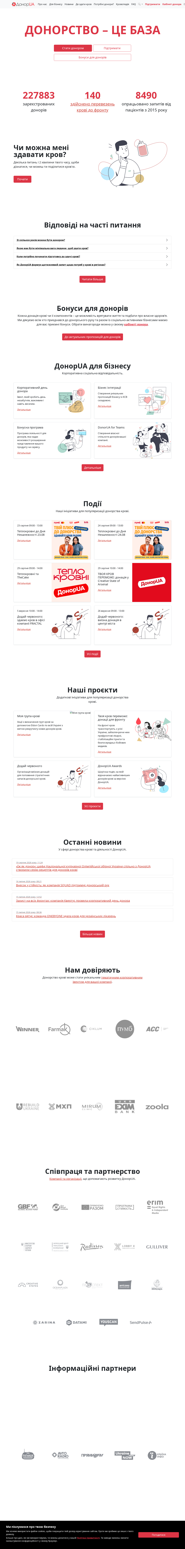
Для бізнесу (55, 4)
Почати (22, 179)
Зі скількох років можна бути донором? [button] (41, 240)
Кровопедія (122, 4)
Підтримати (152, 4)
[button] (140, 4)
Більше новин (92, 934)
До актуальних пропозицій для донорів (93, 337)
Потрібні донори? (104, 4)
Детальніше (24, 409)
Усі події (92, 654)
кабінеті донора (136, 324)
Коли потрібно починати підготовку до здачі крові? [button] (48, 256)
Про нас (42, 4)
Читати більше (92, 279)
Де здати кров (83, 4)
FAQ (133, 4)
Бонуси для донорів (93, 57)
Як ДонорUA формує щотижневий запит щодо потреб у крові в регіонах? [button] (61, 264)
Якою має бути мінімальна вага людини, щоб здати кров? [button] (52, 248)
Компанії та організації (65, 1179)
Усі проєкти (92, 806)
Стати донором (73, 48)
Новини (69, 4)
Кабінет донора (171, 4)
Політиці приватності (88, 1537)
